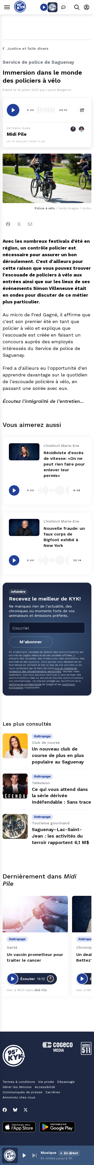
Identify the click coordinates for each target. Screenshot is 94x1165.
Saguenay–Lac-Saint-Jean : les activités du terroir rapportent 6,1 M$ (60, 836)
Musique (48, 1152)
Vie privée (46, 1082)
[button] (24, 1155)
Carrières (52, 1092)
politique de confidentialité (25, 684)
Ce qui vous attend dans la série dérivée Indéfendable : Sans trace (61, 796)
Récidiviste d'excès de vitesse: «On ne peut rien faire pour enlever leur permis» (64, 464)
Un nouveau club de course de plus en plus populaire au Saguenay (58, 755)
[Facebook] (8, 224)
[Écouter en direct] (44, 7)
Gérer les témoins (17, 1087)
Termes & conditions (19, 1082)
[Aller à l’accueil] (20, 11)
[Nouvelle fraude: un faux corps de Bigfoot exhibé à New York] (24, 527)
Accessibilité (45, 1087)
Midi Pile (17, 134)
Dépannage (66, 1082)
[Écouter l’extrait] (13, 110)
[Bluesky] (15, 1110)
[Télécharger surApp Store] (19, 1127)
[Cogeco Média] (58, 1050)
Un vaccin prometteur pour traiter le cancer (35, 957)
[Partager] (82, 110)
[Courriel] (30, 224)
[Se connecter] (86, 7)
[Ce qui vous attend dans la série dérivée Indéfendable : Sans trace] (15, 786)
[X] (26, 1110)
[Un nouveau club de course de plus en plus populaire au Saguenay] (15, 745)
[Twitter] (19, 224)
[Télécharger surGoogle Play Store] (57, 1127)
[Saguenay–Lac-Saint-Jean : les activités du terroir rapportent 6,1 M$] (15, 826)
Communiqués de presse (22, 1092)
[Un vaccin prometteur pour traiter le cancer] (35, 914)
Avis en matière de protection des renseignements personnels (43, 670)
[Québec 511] (86, 1053)
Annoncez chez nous (19, 1097)
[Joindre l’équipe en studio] (63, 7)
